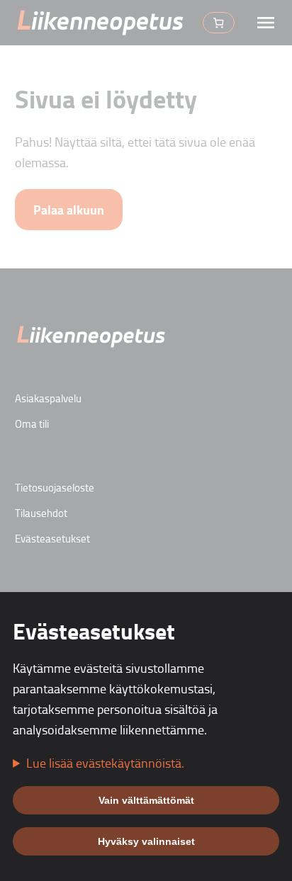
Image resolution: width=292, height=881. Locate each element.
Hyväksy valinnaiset (146, 841)
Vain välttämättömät (146, 800)
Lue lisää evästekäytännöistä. (105, 763)
